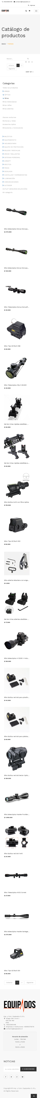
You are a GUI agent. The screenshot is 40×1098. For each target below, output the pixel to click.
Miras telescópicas (10, 102)
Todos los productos (10, 88)
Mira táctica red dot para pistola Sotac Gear (20, 736)
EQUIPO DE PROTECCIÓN (13, 147)
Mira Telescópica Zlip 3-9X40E (15, 385)
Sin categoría (7, 192)
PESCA (6, 168)
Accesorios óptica (9, 124)
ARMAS (7, 91)
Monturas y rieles (9, 121)
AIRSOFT (7, 161)
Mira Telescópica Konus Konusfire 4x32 (18, 307)
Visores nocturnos (9, 117)
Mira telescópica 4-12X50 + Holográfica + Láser (21, 658)
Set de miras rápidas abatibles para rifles (19, 424)
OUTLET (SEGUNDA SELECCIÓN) (15, 189)
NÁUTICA (7, 164)
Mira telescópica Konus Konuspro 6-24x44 (20, 268)
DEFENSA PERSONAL (12, 157)
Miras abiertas (8, 109)
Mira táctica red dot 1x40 (13, 853)
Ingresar (32, 5)
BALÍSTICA (8, 136)
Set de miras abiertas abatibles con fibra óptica (21, 619)
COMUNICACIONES (11, 182)
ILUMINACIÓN (9, 178)
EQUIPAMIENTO (10, 140)
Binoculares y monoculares (13, 128)
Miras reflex (7, 105)
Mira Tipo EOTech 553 (12, 541)
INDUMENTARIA (10, 143)
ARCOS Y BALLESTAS (12, 154)
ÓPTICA (7, 95)
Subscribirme (29, 1069)
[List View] (32, 62)
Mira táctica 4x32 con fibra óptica (16, 502)
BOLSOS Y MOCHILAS (12, 150)
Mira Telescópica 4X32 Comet (15, 892)
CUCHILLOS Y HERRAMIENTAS (15, 175)
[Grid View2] (29, 62)
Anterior (11, 65)
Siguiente (12, 68)
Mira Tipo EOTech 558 (12, 346)
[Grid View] (26, 62)
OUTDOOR (8, 185)
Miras (7, 98)
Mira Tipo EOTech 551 (12, 971)
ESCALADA (8, 171)
